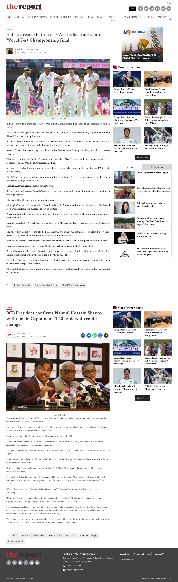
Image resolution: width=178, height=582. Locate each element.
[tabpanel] (142, 213)
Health (101, 17)
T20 (74, 535)
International (37, 17)
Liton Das (63, 535)
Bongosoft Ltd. (166, 578)
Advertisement (127, 559)
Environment (132, 17)
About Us (124, 553)
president (26, 535)
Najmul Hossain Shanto (44, 535)
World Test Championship (73, 285)
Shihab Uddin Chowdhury (27, 49)
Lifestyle (149, 17)
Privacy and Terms (142, 553)
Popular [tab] (158, 167)
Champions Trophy (88, 535)
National (19, 17)
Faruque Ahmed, (15, 541)
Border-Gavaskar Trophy (46, 285)
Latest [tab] (129, 167)
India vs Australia (22, 285)
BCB (15, 535)
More (161, 17)
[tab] (127, 167)
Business (79, 17)
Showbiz (65, 17)
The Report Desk (24, 333)
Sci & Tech (112, 19)
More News (142, 157)
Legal (90, 17)
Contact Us (160, 553)
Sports (54, 17)
